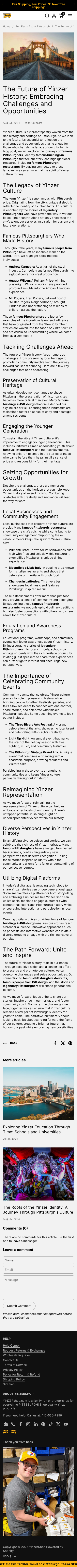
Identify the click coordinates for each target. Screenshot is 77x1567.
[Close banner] (73, 1564)
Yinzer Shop (54, 897)
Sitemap (8, 1384)
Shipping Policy (14, 1379)
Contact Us (10, 1360)
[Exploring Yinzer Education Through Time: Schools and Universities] (38, 1093)
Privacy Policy (13, 1370)
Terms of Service (15, 1365)
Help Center (11, 1345)
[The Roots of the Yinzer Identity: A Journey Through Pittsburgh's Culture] (38, 1174)
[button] (47, 15)
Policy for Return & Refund (21, 1374)
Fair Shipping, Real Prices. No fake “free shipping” (38, 6)
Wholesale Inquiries (17, 1355)
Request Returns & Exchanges (24, 1350)
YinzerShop (37, 1547)
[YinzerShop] (7, 15)
